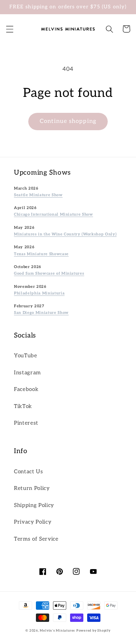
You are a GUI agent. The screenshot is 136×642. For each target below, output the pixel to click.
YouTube (25, 355)
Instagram (27, 372)
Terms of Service (36, 539)
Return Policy (32, 488)
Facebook (26, 389)
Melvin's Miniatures (57, 631)
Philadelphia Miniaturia (39, 293)
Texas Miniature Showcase (41, 254)
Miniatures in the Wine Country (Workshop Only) (65, 234)
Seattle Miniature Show (38, 195)
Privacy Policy (32, 522)
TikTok (23, 406)
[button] (9, 28)
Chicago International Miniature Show (53, 214)
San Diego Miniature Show (41, 312)
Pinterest (26, 423)
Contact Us (28, 471)
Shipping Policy (34, 505)
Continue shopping (68, 121)
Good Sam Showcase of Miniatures (49, 273)
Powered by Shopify (93, 631)
